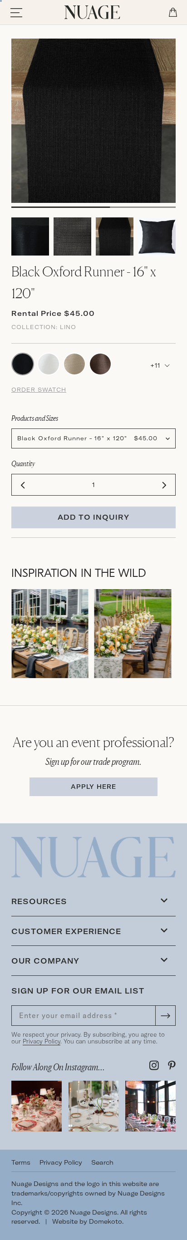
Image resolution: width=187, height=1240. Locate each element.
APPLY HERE (93, 786)
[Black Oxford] (22, 363)
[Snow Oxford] (48, 363)
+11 (156, 365)
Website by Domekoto (87, 1221)
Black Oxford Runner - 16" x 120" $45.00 (87, 438)
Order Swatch (38, 389)
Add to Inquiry (93, 517)
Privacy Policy (41, 1041)
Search (102, 1162)
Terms (20, 1162)
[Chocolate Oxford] (100, 363)
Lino (68, 327)
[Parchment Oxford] (74, 363)
